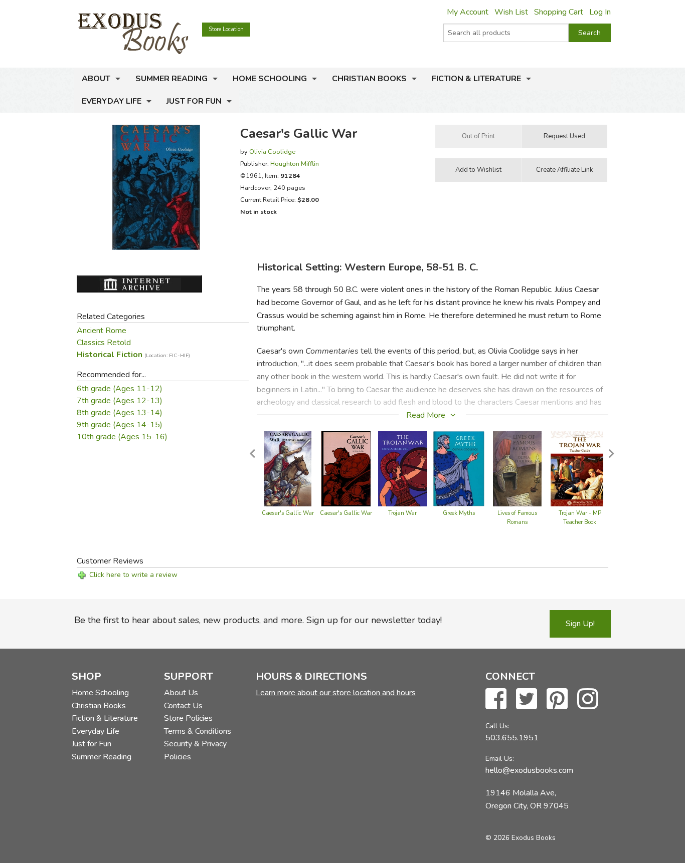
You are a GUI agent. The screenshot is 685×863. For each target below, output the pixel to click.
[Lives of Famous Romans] (517, 468)
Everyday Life (111, 101)
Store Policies (188, 718)
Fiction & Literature (476, 78)
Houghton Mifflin (294, 163)
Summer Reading (171, 78)
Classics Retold (104, 342)
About (96, 78)
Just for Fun (194, 101)
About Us (181, 692)
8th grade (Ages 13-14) (119, 412)
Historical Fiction (133, 354)
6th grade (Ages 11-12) (119, 388)
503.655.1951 (512, 737)
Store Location (226, 29)
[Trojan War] (402, 468)
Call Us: (497, 726)
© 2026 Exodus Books (520, 837)
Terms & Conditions (197, 731)
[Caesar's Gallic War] (287, 468)
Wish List (511, 12)
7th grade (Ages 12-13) (119, 400)
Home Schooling (270, 78)
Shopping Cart (558, 12)
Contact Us (183, 705)
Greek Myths (459, 513)
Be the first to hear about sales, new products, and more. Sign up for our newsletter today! (258, 620)
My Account (467, 12)
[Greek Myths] (458, 468)
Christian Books (369, 78)
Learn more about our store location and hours (336, 692)
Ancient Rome (101, 330)
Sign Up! (580, 623)
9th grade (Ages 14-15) (119, 424)
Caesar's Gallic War (288, 513)
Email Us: (499, 758)
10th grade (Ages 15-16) (122, 436)
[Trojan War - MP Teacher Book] (580, 468)
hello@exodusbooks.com (529, 770)
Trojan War (402, 513)
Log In (600, 12)
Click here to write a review (133, 575)
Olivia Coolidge (272, 151)
